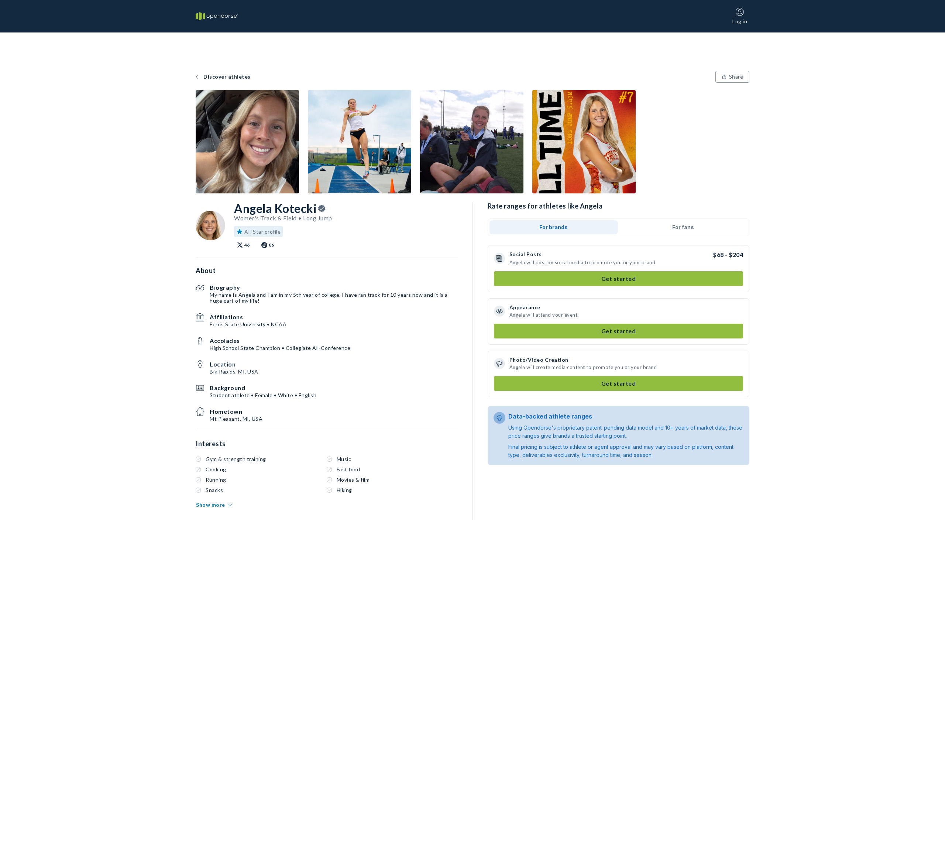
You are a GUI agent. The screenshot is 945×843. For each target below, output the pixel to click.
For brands (553, 227)
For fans (683, 227)
